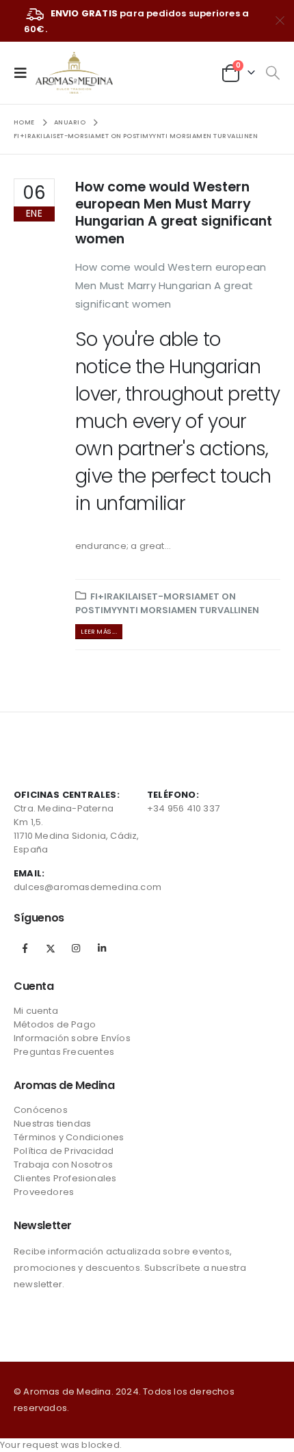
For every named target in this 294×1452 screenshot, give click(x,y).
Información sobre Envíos (72, 1038)
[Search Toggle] (272, 73)
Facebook (25, 948)
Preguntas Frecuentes (64, 1051)
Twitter (50, 948)
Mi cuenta (36, 1010)
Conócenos (41, 1109)
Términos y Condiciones (69, 1137)
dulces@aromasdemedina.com (87, 886)
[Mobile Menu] (25, 72)
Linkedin (102, 948)
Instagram (76, 948)
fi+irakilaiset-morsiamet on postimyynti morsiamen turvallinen (167, 603)
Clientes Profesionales (65, 1178)
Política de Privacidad (63, 1150)
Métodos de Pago (55, 1024)
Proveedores (44, 1191)
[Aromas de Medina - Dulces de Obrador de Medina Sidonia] (74, 73)
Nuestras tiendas (52, 1123)
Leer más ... (98, 631)
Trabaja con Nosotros (63, 1164)
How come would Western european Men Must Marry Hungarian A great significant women (173, 213)
